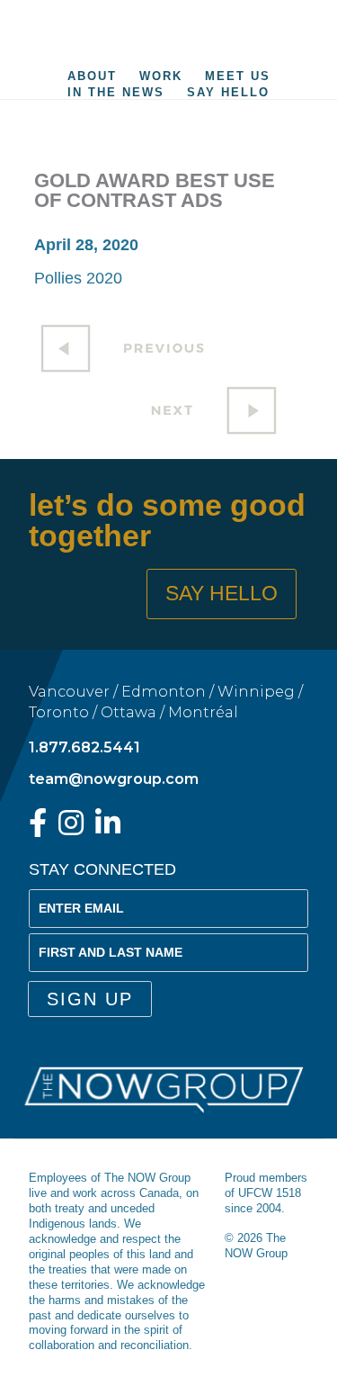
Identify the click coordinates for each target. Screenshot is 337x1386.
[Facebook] (38, 828)
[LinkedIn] (107, 828)
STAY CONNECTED (102, 869)
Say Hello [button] (221, 593)
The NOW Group (169, 32)
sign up (90, 999)
